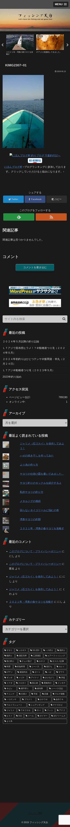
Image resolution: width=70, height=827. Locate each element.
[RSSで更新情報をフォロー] (51, 217)
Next (67, 45)
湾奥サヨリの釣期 (30, 519)
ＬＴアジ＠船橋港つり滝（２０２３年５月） (29, 370)
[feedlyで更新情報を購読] (18, 217)
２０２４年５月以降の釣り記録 (21, 341)
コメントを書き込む (35, 267)
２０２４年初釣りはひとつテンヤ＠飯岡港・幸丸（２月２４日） (34, 361)
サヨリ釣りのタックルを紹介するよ (41, 483)
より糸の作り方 (29, 464)
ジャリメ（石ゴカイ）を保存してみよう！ (34, 576)
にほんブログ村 (13, 166)
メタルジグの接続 (30, 501)
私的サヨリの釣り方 (31, 492)
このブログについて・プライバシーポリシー (35, 551)
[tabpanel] (20, 44)
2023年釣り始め (12, 376)
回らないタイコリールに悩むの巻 (39, 510)
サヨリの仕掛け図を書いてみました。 (42, 473)
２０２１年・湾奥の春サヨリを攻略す (42, 528)
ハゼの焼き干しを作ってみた (37, 455)
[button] (64, 319)
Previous (2, 45)
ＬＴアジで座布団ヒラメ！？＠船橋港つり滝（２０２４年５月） (34, 350)
